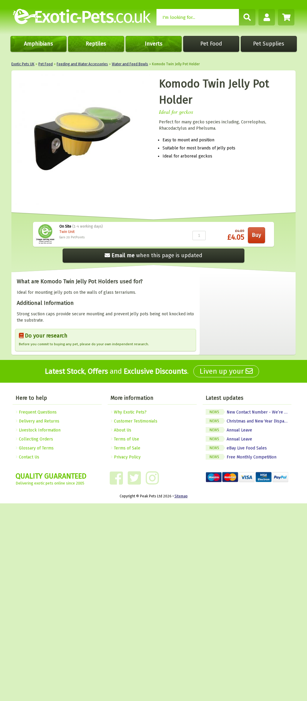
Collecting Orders (35, 439)
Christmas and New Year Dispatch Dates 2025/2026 (250, 421)
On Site (65, 226)
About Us (122, 430)
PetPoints (78, 237)
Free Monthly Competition (243, 457)
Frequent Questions (37, 412)
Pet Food (211, 43)
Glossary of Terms (36, 448)
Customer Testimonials (135, 421)
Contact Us (28, 457)
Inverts (153, 43)
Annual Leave (231, 430)
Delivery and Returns (38, 421)
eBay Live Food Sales (238, 448)
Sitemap (181, 496)
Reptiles (96, 43)
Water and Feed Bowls (130, 64)
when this (157, 255)
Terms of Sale (126, 448)
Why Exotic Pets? (130, 412)
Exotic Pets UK (22, 64)
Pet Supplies (268, 43)
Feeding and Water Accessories (82, 64)
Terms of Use (126, 439)
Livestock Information (39, 430)
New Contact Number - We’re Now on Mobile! (250, 412)
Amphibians (38, 43)
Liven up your (223, 371)
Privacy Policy (127, 457)
